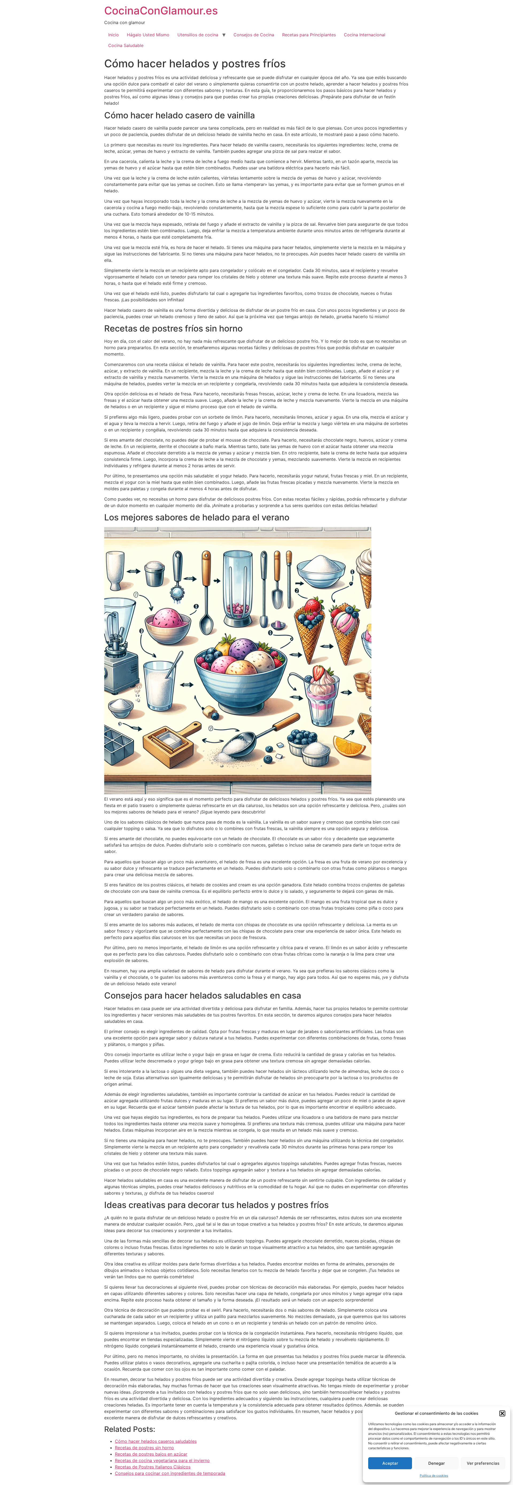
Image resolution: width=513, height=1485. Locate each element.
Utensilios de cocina (197, 34)
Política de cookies (434, 1476)
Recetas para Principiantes (309, 34)
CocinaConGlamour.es (161, 10)
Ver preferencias (483, 1463)
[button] (502, 1413)
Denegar (436, 1463)
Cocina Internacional (364, 34)
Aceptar (390, 1463)
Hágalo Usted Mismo (148, 34)
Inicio (113, 34)
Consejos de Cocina (254, 34)
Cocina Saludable (125, 45)
